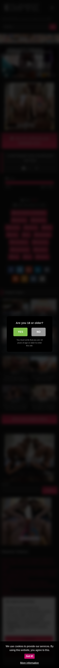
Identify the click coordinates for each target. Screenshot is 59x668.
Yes (20, 332)
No (38, 332)
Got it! (29, 656)
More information (29, 663)
